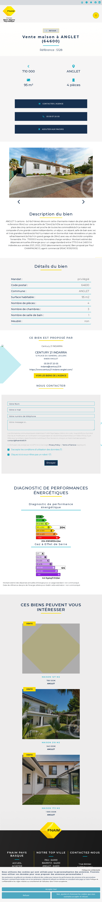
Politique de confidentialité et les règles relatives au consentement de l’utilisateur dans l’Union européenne (50, 880)
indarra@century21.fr (51, 366)
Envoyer (51, 463)
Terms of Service (69, 445)
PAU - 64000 (51, 860)
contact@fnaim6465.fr (16, 440)
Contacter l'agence (52, 104)
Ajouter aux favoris (53, 129)
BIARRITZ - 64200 (51, 863)
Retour (52, 31)
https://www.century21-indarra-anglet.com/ (51, 369)
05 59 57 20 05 (52, 116)
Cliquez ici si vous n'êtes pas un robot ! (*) (31, 454)
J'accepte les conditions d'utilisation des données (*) (36, 449)
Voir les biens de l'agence (51, 375)
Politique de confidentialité (91, 870)
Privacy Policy (54, 445)
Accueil (17, 863)
